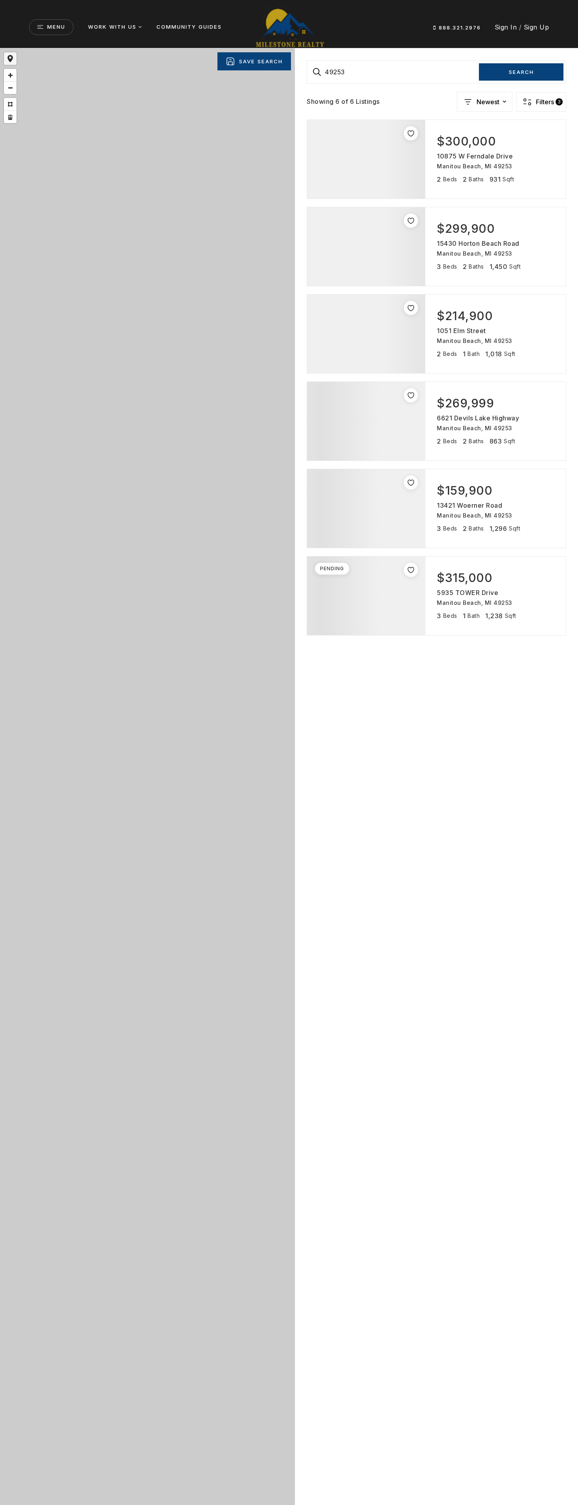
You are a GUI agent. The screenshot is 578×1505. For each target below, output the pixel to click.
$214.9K (126, 801)
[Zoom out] (10, 87)
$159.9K (156, 810)
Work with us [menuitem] (112, 27)
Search (521, 72)
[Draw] (10, 104)
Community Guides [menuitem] (189, 27)
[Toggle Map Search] (10, 58)
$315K (138, 773)
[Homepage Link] (289, 26)
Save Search (261, 61)
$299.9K (132, 790)
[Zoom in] (10, 75)
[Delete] (10, 117)
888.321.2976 (458, 27)
